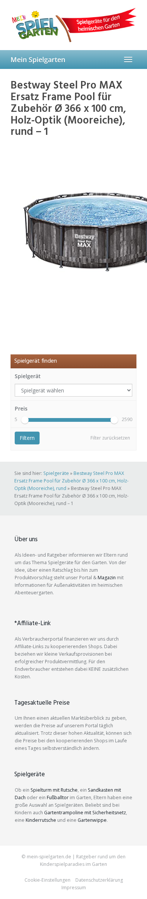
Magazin (107, 577)
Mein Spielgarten (38, 59)
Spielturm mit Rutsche (54, 790)
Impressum (73, 887)
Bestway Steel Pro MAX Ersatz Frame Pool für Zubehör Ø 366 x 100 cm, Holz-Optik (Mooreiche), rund (71, 480)
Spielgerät (28, 376)
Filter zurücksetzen (110, 438)
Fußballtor (58, 797)
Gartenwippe (92, 820)
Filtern (27, 437)
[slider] (25, 420)
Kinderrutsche (41, 820)
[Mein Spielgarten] (73, 25)
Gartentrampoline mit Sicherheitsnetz (85, 812)
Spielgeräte (56, 473)
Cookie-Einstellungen (47, 880)
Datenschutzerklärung (99, 880)
